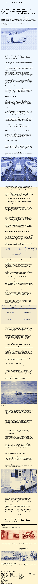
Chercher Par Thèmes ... (18, 527)
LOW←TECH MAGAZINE (13, 2)
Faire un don (21, 577)
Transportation (11, 527)
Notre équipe (21, 576)
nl (6, 24)
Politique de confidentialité (21, 579)
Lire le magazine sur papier (11, 58)
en (5, 24)
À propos (21, 574)
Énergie (20, 575)
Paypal (22, 56)
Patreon (28, 56)
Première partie (7, 70)
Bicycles (2, 527)
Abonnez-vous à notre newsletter (13, 55)
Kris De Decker (13, 23)
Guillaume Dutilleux (24, 23)
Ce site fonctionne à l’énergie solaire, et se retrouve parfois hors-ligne (12, 3)
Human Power (6, 527)
